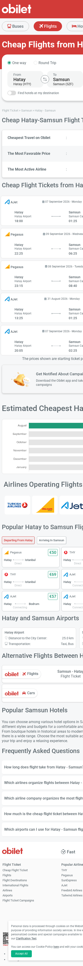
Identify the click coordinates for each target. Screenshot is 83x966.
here (56, 946)
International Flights (15, 885)
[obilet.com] (27, 13)
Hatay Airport (14, 632)
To (54, 74)
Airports (8, 895)
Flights (50, 26)
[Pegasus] (45, 505)
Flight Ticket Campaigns (18, 900)
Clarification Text (26, 938)
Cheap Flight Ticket (15, 870)
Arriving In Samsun (51, 540)
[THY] (17, 505)
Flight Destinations (15, 880)
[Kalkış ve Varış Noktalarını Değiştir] (45, 79)
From (17, 74)
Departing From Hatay (18, 540)
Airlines (7, 890)
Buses (17, 26)
